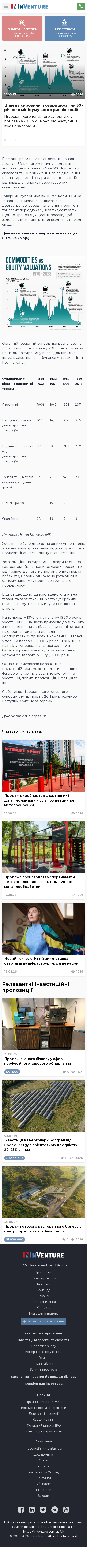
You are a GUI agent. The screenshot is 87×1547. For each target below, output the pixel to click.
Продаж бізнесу (43, 1346)
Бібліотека (43, 1484)
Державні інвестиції (43, 1414)
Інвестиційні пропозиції (43, 1333)
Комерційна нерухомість (43, 1352)
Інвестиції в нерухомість (43, 1431)
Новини (43, 1395)
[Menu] (6, 6)
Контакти (44, 1308)
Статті (43, 1460)
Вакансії (43, 1296)
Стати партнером (43, 1278)
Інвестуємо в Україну (43, 1472)
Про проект (44, 1272)
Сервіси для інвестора (44, 1384)
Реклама (43, 1284)
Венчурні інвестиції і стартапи (43, 1408)
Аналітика (43, 1441)
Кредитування (43, 1419)
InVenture (43, 1265)
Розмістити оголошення (46, 1321)
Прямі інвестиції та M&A (44, 1402)
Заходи (43, 1496)
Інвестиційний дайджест (44, 1448)
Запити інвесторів (43, 1369)
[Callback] (81, 6)
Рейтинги (43, 1478)
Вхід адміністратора (44, 1313)
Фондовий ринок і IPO (43, 1425)
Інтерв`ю (44, 1466)
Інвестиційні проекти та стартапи (43, 1340)
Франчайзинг (44, 1364)
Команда (43, 1290)
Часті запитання (43, 1302)
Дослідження (43, 1454)
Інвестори (43, 1490)
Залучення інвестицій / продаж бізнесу (43, 1377)
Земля (43, 1358)
